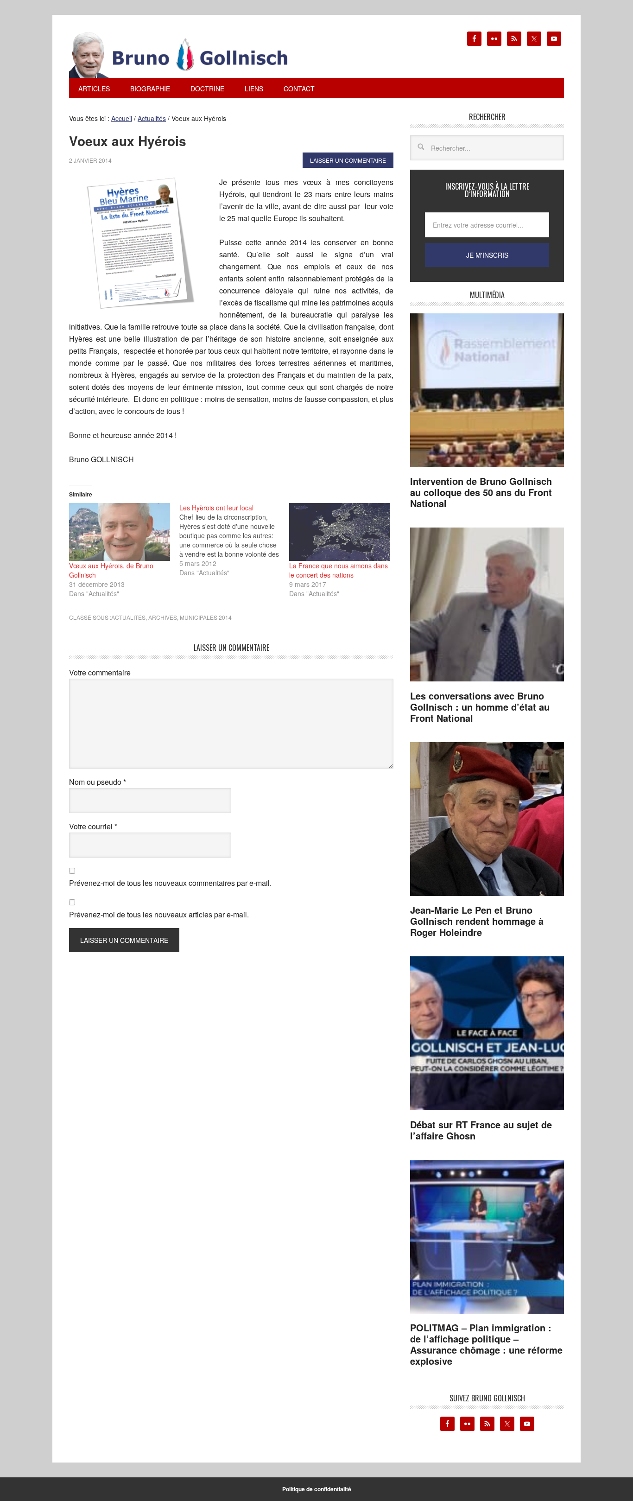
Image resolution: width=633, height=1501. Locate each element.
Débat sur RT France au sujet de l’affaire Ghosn (481, 1130)
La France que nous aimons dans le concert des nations (338, 570)
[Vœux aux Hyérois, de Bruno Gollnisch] (119, 531)
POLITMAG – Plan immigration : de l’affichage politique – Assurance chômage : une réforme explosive (486, 1344)
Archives (162, 617)
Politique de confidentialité (316, 1489)
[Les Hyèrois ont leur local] (234, 540)
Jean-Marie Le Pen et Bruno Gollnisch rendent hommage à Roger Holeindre (477, 921)
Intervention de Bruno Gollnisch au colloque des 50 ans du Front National (481, 492)
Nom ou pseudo (97, 781)
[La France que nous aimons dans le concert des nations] (339, 531)
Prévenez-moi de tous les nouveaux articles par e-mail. (159, 914)
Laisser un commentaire (348, 160)
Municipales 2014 (206, 617)
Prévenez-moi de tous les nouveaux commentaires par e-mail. (170, 883)
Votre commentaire (100, 672)
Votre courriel (93, 826)
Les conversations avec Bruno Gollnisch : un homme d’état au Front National (480, 707)
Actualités (128, 617)
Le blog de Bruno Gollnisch (189, 55)
